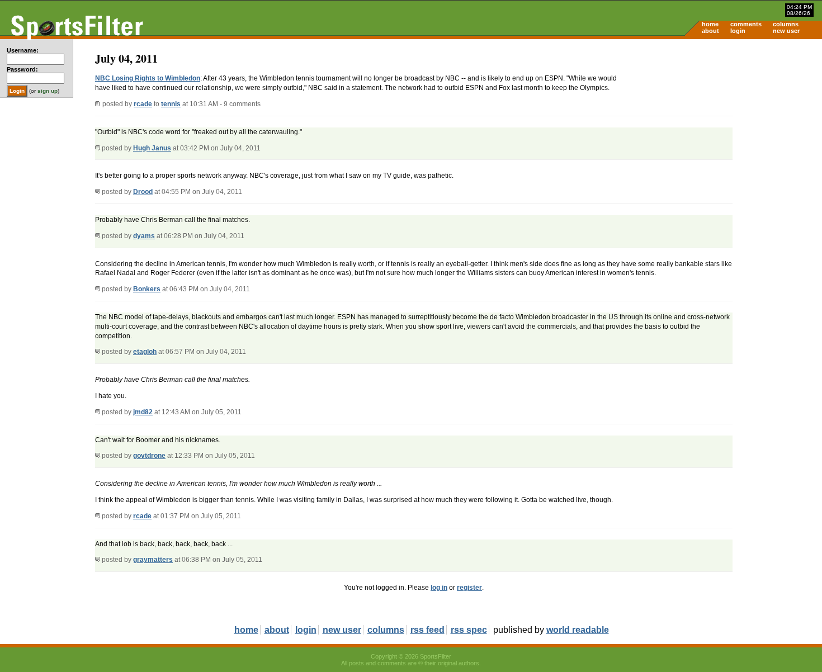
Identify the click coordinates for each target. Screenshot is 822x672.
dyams (144, 236)
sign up (47, 91)
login (737, 30)
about (710, 30)
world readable (577, 630)
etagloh (145, 352)
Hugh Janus (152, 148)
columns (786, 24)
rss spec (469, 630)
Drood (143, 192)
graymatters (153, 560)
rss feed (427, 630)
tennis (171, 104)
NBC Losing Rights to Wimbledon (147, 78)
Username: (23, 50)
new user (786, 30)
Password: (22, 69)
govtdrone (149, 456)
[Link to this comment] (97, 148)
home (710, 24)
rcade (143, 104)
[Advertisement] (727, 126)
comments (746, 24)
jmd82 (143, 412)
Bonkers (146, 289)
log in (439, 587)
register (469, 587)
